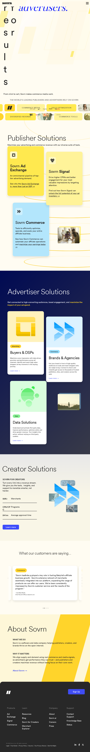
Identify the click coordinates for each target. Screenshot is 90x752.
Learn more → (15, 371)
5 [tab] (48, 608)
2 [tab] (44, 608)
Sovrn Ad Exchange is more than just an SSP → (24, 185)
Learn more (11, 527)
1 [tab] (43, 608)
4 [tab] (47, 608)
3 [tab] (45, 608)
